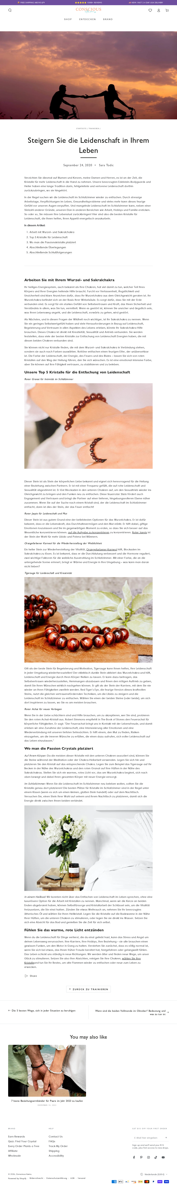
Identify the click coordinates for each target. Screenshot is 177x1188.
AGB (72, 1178)
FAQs (52, 1141)
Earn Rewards (16, 1136)
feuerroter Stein (117, 494)
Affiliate (13, 1150)
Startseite (81, 128)
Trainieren (94, 128)
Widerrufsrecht (36, 1178)
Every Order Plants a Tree (23, 1146)
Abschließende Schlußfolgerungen (51, 252)
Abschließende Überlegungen (48, 247)
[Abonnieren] (167, 1137)
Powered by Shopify (17, 1178)
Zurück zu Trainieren (90, 989)
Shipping (54, 1150)
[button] (10, 10)
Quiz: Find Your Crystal (22, 1141)
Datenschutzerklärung (56, 1178)
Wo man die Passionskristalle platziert (53, 242)
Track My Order (58, 1146)
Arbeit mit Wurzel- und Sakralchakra (52, 232)
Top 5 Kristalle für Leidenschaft (49, 237)
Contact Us (56, 1136)
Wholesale (14, 1155)
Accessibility (56, 1155)
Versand (81, 1178)
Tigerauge (100, 668)
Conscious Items (23, 1174)
